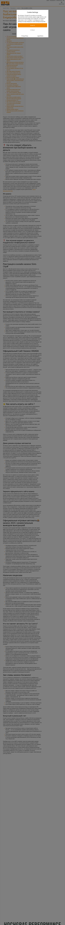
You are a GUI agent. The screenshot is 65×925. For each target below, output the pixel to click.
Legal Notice (40, 36)
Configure (32, 30)
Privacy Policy (25, 36)
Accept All (32, 25)
